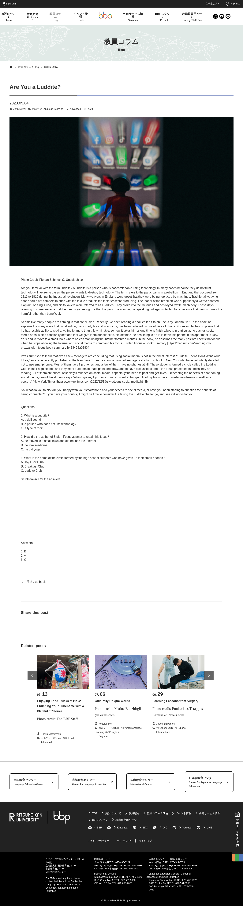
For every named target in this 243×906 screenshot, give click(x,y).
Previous (32, 675)
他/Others (161, 727)
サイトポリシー (124, 840)
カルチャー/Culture (51, 738)
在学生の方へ (212, 3)
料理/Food (68, 738)
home (10, 66)
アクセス (235, 3)
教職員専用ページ (126, 819)
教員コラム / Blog (28, 66)
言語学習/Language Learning (47, 108)
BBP (99, 827)
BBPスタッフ (100, 819)
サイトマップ (145, 840)
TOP (95, 813)
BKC (145, 827)
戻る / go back (36, 581)
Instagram (215, 16)
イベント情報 (183, 813)
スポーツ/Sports (177, 727)
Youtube (222, 16)
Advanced (75, 108)
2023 (90, 108)
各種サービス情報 (209, 813)
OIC (165, 827)
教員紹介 (134, 813)
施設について (113, 813)
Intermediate (163, 732)
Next (209, 675)
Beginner (103, 736)
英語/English (112, 732)
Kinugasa (122, 827)
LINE (228, 16)
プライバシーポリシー (98, 840)
